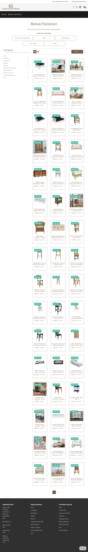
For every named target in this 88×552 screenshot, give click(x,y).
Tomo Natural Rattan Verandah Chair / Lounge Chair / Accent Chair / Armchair (58, 479)
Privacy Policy (62, 510)
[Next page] (62, 492)
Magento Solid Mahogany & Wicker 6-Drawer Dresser (39, 183)
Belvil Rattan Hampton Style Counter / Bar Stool (76, 290)
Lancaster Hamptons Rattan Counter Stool (40, 102)
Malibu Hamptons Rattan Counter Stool (58, 183)
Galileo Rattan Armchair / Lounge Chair (39, 236)
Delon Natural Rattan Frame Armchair (40, 479)
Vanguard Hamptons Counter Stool (58, 317)
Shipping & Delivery (64, 519)
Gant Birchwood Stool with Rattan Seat (58, 263)
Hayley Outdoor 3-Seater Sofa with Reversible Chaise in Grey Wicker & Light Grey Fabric (40, 371)
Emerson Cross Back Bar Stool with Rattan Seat (76, 263)
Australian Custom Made (10, 68)
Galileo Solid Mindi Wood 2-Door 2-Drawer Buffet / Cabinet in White (76, 425)
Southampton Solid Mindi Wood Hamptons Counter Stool (76, 129)
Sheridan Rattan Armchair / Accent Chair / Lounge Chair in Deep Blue (40, 398)
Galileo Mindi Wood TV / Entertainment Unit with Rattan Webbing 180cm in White (58, 425)
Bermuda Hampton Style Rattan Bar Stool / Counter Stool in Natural (58, 290)
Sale (5, 77)
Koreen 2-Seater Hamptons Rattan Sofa (76, 156)
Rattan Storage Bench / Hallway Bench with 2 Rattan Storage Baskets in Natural (58, 236)
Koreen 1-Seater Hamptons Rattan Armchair (77, 102)
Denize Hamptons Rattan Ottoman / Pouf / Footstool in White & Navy (39, 75)
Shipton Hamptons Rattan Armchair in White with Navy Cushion (58, 75)
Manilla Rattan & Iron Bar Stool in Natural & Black (39, 263)
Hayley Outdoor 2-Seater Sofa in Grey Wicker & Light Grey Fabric (58, 371)
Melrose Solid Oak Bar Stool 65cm (76, 236)
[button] (74, 7)
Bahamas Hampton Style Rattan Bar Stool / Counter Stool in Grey (39, 317)
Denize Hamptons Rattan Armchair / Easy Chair (76, 183)
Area (60, 527)
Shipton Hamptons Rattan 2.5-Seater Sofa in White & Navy (58, 129)
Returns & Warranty (64, 521)
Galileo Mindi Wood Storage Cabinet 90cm (76, 344)
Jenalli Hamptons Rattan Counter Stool (58, 156)
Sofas (44, 38)
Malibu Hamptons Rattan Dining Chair (76, 75)
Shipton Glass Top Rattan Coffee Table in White (40, 210)
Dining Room (7, 61)
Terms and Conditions (64, 513)
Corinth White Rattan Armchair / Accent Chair (40, 452)
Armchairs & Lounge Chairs (22, 38)
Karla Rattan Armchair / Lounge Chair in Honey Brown (76, 210)
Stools (55, 43)
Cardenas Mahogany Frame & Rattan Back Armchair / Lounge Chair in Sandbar (77, 452)
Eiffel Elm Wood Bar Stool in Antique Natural (40, 290)
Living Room (7, 58)
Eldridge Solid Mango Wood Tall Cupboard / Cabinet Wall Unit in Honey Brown (39, 156)
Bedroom (6, 65)
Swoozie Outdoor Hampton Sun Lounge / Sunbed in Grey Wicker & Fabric (76, 371)
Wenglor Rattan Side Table (76, 398)
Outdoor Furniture (8, 73)
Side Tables (33, 43)
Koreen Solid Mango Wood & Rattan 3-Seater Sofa (58, 102)
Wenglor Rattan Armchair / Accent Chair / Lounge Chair (40, 425)
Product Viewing (63, 530)
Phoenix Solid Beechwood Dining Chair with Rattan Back (76, 317)
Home (3, 14)
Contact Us (62, 516)
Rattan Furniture (8, 70)
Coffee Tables (66, 38)
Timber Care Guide (63, 524)
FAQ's (60, 507)
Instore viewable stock (9, 75)
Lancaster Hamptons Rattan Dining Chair (76, 479)
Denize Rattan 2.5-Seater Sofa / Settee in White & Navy (40, 129)
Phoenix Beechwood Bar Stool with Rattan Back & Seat (40, 344)
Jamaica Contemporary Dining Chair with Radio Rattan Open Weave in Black (58, 344)
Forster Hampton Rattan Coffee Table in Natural (58, 452)
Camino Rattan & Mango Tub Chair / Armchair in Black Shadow (58, 210)
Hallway (6, 63)
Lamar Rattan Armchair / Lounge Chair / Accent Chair (58, 398)
